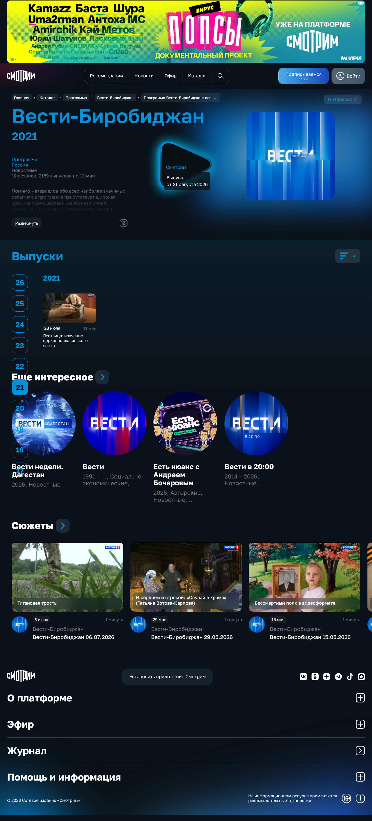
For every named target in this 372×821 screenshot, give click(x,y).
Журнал (27, 751)
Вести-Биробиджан (115, 97)
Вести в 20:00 (249, 466)
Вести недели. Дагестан (37, 470)
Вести (93, 466)
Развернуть (26, 223)
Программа (76, 97)
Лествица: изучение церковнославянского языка (65, 340)
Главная (21, 97)
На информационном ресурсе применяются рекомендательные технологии (292, 798)
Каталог (47, 97)
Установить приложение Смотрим (167, 676)
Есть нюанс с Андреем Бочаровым (176, 474)
